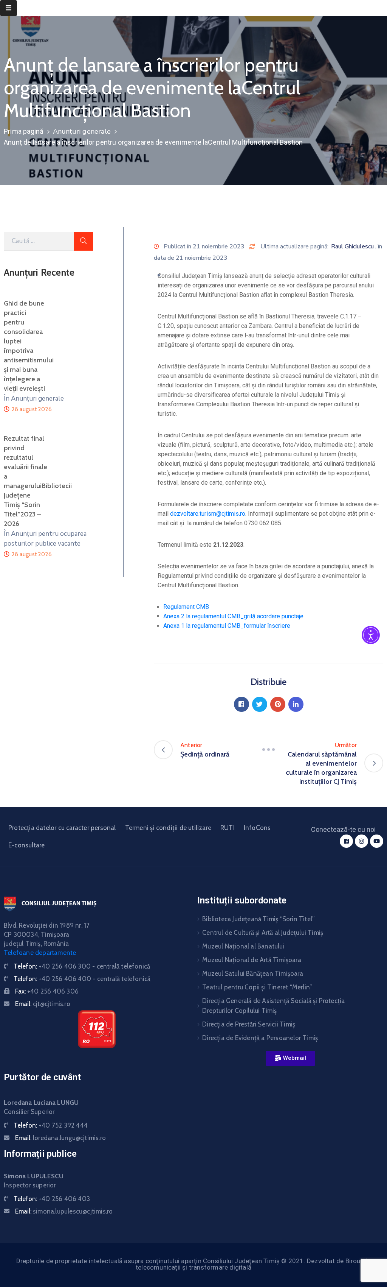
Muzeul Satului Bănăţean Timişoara (252, 973)
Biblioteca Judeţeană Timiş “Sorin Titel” (258, 919)
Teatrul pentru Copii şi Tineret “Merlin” (257, 987)
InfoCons (257, 827)
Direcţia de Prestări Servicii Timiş (248, 1024)
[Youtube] (376, 841)
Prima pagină (23, 131)
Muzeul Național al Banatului (243, 946)
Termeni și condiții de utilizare (168, 827)
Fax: (47, 991)
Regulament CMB (186, 606)
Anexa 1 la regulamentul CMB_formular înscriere (226, 625)
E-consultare (26, 845)
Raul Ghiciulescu (352, 246)
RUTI (227, 827)
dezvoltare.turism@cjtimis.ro (207, 513)
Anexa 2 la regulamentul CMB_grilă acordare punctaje (233, 616)
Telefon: (82, 966)
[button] (290, 1058)
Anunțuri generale (82, 131)
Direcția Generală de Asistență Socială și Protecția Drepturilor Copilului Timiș (273, 1005)
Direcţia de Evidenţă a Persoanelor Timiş (260, 1038)
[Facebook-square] (346, 841)
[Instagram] (361, 841)
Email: (42, 1004)
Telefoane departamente (40, 952)
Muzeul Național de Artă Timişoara (251, 960)
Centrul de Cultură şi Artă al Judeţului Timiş (262, 932)
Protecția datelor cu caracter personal (62, 827)
